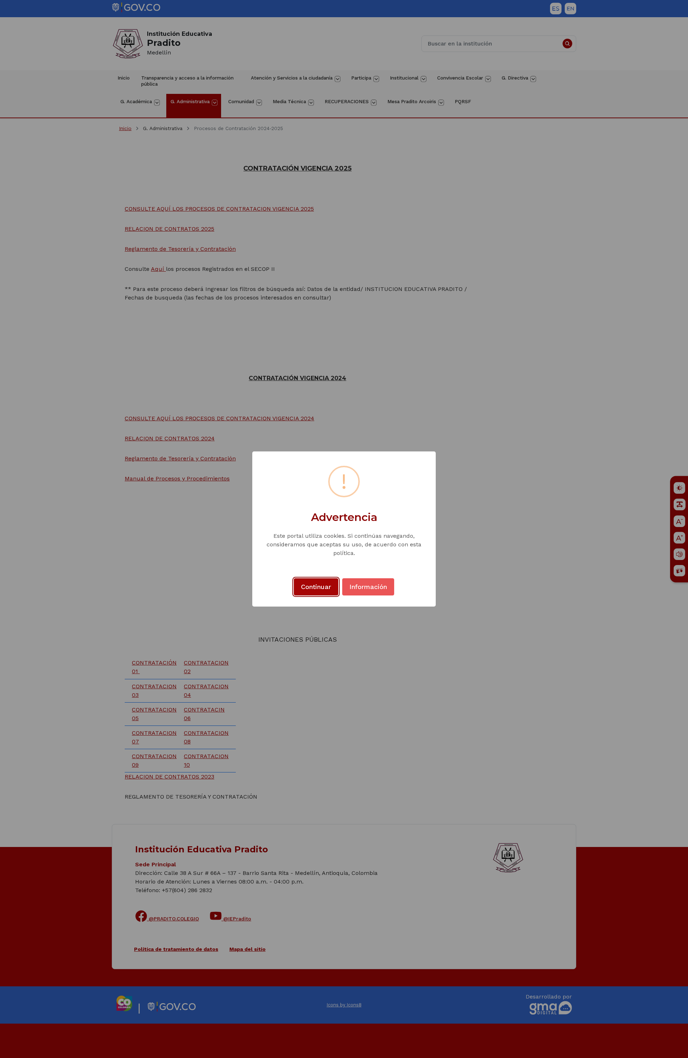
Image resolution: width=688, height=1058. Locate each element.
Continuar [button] (316, 586)
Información (368, 586)
